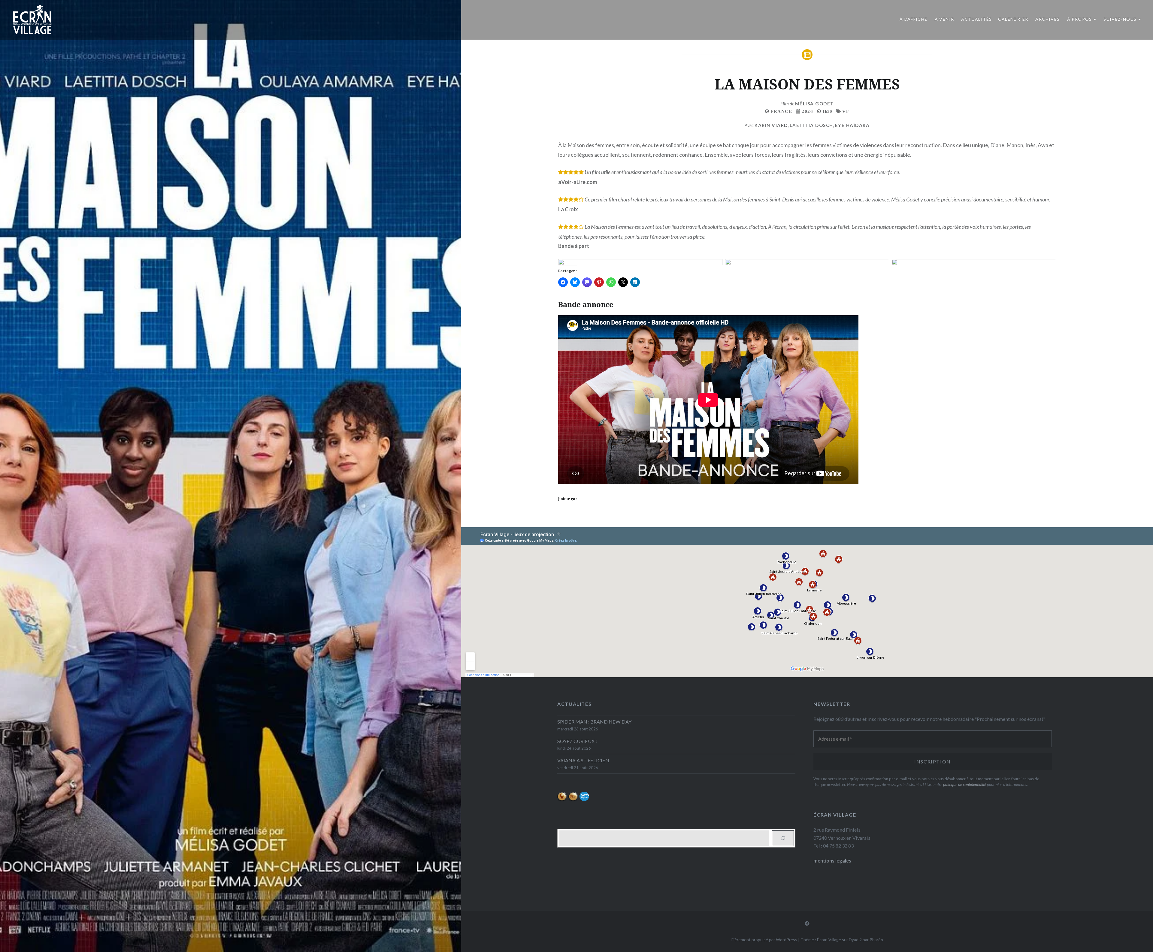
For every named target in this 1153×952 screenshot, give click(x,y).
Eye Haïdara (852, 125)
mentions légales (832, 860)
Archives (1047, 19)
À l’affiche (913, 19)
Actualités (976, 19)
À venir (944, 19)
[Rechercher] (783, 838)
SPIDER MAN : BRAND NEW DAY (594, 721)
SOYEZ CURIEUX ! (577, 741)
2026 (807, 111)
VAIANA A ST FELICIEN (583, 760)
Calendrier (1013, 19)
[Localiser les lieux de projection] (562, 799)
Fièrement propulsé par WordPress (764, 939)
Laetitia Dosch (811, 125)
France (781, 111)
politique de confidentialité (964, 784)
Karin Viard (771, 125)
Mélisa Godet (814, 103)
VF (845, 111)
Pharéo (876, 939)
